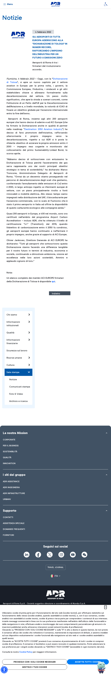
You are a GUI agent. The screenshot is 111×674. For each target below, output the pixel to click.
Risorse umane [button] (14, 357)
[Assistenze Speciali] (105, 4)
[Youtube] (73, 554)
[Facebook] (38, 554)
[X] (50, 554)
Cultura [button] (10, 365)
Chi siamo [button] (12, 314)
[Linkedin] (26, 554)
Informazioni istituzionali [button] (13, 324)
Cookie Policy (25, 652)
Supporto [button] (9, 511)
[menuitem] (9, 439)
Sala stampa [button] (13, 372)
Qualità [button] (10, 332)
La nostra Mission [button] (15, 433)
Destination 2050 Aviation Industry (43, 129)
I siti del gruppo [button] (14, 475)
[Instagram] (61, 554)
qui (53, 281)
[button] (55, 576)
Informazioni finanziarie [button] (13, 341)
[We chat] (84, 554)
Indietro (56, 293)
